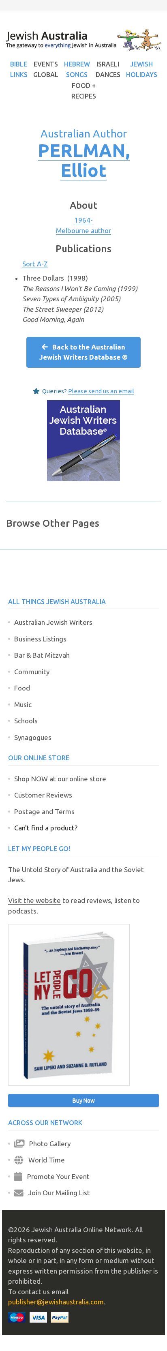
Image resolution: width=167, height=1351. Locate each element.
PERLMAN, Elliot (84, 160)
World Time (44, 1160)
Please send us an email (101, 391)
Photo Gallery (47, 1143)
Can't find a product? (45, 828)
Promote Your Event (56, 1176)
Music (23, 704)
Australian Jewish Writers (53, 622)
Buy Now (84, 1100)
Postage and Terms (44, 811)
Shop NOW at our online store (60, 779)
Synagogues (32, 737)
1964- (83, 220)
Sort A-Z (35, 264)
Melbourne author (83, 230)
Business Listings (40, 639)
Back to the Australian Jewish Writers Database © (83, 352)
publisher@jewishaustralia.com (56, 1302)
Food (22, 688)
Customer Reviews (43, 795)
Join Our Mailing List (57, 1193)
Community (31, 672)
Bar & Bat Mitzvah (42, 655)
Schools (26, 721)
